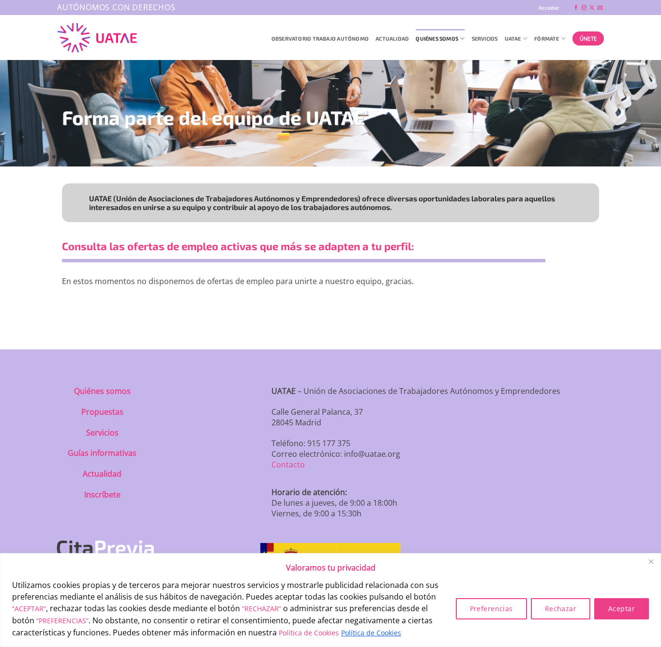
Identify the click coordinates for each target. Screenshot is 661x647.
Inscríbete (102, 494)
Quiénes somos (102, 391)
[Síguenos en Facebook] (575, 8)
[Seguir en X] (591, 8)
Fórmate (546, 38)
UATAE (513, 38)
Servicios (485, 38)
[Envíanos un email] (600, 8)
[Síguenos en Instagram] (584, 8)
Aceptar (621, 608)
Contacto (288, 464)
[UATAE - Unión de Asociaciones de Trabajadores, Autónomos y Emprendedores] (97, 38)
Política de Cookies (309, 632)
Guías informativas (102, 453)
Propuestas (102, 411)
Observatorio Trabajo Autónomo (320, 38)
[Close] (651, 561)
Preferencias (491, 608)
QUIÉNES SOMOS (437, 38)
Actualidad (392, 38)
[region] (330, 600)
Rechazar (560, 608)
